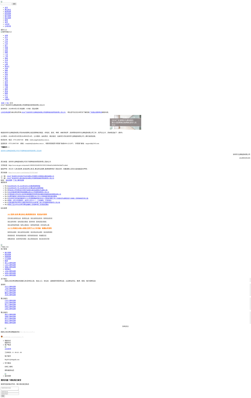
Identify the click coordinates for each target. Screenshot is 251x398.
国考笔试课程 (12, 232)
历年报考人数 (44, 225)
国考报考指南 (34, 225)
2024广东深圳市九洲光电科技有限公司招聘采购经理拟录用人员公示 (30, 178)
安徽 (6, 48)
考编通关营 (42, 235)
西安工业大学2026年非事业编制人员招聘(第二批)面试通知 (28, 204)
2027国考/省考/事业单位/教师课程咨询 (22, 214)
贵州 (6, 83)
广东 (6, 54)
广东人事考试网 (18, 180)
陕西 (6, 93)
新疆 (6, 89)
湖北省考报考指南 (13, 225)
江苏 (6, 44)
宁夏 (6, 87)
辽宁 (6, 95)
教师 (6, 261)
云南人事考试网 (10, 275)
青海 (6, 91)
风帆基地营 (11, 239)
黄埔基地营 (11, 235)
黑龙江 (7, 66)
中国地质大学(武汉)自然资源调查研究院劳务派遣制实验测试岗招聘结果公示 (34, 194)
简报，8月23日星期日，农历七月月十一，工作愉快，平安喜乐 (29, 200)
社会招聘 (8, 259)
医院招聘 (8, 14)
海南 (6, 58)
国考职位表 (25, 218)
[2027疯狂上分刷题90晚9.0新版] (1, 245)
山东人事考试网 (10, 302)
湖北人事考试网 (10, 314)
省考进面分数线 (23, 221)
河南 (6, 74)
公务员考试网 (5, 112)
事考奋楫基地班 (21, 235)
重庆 (6, 79)
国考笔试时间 (47, 218)
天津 (6, 60)
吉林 (6, 50)
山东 (6, 41)
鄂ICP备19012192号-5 (27, 332)
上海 (6, 39)
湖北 (6, 72)
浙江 (6, 46)
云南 (6, 81)
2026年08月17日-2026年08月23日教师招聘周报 (24, 186)
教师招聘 (8, 12)
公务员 (7, 24)
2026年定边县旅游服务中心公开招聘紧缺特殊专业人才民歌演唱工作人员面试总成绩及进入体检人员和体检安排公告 (48, 198)
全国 (6, 35)
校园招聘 (8, 257)
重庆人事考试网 (10, 293)
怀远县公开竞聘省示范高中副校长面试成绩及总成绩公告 (28, 190)
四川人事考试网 (10, 318)
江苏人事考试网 (10, 265)
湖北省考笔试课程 (23, 232)
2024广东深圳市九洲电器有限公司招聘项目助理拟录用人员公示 (43, 112)
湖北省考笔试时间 (36, 218)
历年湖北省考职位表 (14, 218)
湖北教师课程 (47, 232)
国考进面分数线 (41, 221)
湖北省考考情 (12, 221)
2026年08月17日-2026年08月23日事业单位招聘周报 (25, 188)
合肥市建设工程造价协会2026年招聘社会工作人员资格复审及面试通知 (32, 196)
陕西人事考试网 (10, 323)
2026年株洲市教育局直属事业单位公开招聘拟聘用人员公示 (28, 192)
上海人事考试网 (10, 271)
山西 (6, 64)
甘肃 (6, 68)
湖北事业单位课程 (36, 232)
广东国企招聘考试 (95, 112)
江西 (6, 97)
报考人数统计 (24, 225)
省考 (6, 22)
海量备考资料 (47, 228)
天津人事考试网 (10, 295)
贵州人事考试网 (10, 320)
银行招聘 (8, 16)
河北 (6, 62)
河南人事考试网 (10, 307)
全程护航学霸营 (21, 239)
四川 (6, 77)
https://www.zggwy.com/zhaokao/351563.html (23, 172)
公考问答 (8, 26)
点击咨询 (8, 349)
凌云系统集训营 (33, 239)
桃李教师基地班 (33, 235)
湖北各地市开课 (44, 239)
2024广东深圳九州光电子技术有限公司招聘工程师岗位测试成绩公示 (30, 176)
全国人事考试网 (10, 273)
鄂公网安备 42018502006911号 (13, 337)
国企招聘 (8, 18)
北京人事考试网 (10, 286)
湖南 (6, 70)
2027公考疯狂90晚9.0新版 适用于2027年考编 (24, 228)
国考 (6, 20)
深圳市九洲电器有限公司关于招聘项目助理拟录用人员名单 (21, 151)
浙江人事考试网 (10, 263)
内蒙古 (7, 99)
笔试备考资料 (42, 214)
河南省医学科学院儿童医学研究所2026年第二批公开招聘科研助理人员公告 (34, 202)
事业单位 (8, 9)
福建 (6, 52)
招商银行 (8, 269)
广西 (6, 56)
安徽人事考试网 (10, 267)
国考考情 (32, 221)
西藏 (6, 85)
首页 (6, 7)
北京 (6, 37)
